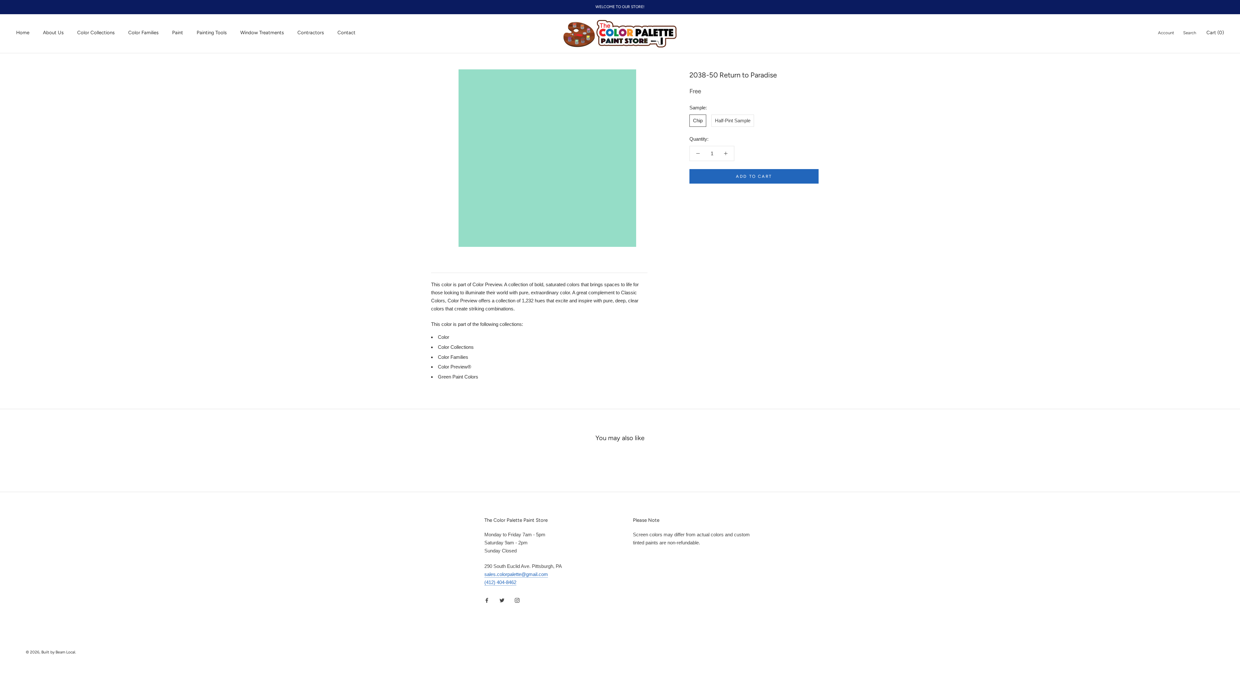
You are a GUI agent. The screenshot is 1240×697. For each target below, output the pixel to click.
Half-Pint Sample (732, 120)
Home (22, 32)
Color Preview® (454, 366)
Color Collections (96, 32)
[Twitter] (502, 600)
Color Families (143, 32)
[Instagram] (517, 600)
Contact (346, 32)
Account (1166, 32)
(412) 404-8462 (500, 582)
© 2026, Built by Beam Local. (51, 652)
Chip (698, 120)
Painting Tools (212, 32)
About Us (53, 32)
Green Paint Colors (458, 376)
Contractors (310, 32)
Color (443, 337)
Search (1189, 32)
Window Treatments (262, 32)
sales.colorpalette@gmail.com (516, 574)
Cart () (1215, 32)
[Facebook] (486, 600)
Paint (177, 32)
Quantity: (698, 139)
